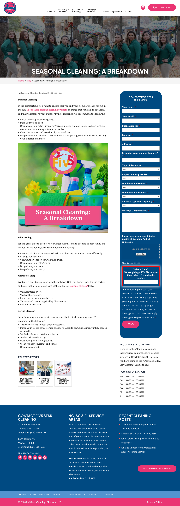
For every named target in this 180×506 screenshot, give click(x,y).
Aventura (82, 466)
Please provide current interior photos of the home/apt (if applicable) (138, 239)
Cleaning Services (62, 11)
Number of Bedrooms (134, 183)
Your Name (129, 107)
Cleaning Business (27, 494)
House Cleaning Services (101, 494)
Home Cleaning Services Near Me (69, 494)
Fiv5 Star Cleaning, (43, 502)
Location (127, 135)
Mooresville (96, 462)
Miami (98, 470)
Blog (60, 93)
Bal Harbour (94, 466)
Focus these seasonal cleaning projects (47, 109)
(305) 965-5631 (37, 446)
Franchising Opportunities (157, 468)
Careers (105, 12)
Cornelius (74, 462)
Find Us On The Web (28, 453)
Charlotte (90, 458)
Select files (141, 254)
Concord (101, 458)
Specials (116, 12)
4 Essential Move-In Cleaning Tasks (139, 433)
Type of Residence (133, 165)
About (50, 12)
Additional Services (91, 11)
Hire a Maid (44, 494)
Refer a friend (140, 273)
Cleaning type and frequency (138, 201)
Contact (129, 12)
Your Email (129, 116)
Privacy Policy (154, 502)
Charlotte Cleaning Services (33, 93)
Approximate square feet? (137, 174)
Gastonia (84, 462)
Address (127, 144)
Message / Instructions (135, 210)
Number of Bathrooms (135, 192)
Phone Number (131, 125)
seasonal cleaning (78, 285)
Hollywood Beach (85, 470)
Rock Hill (90, 478)
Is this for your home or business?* (140, 154)
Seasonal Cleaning (76, 11)
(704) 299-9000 (163, 7)
